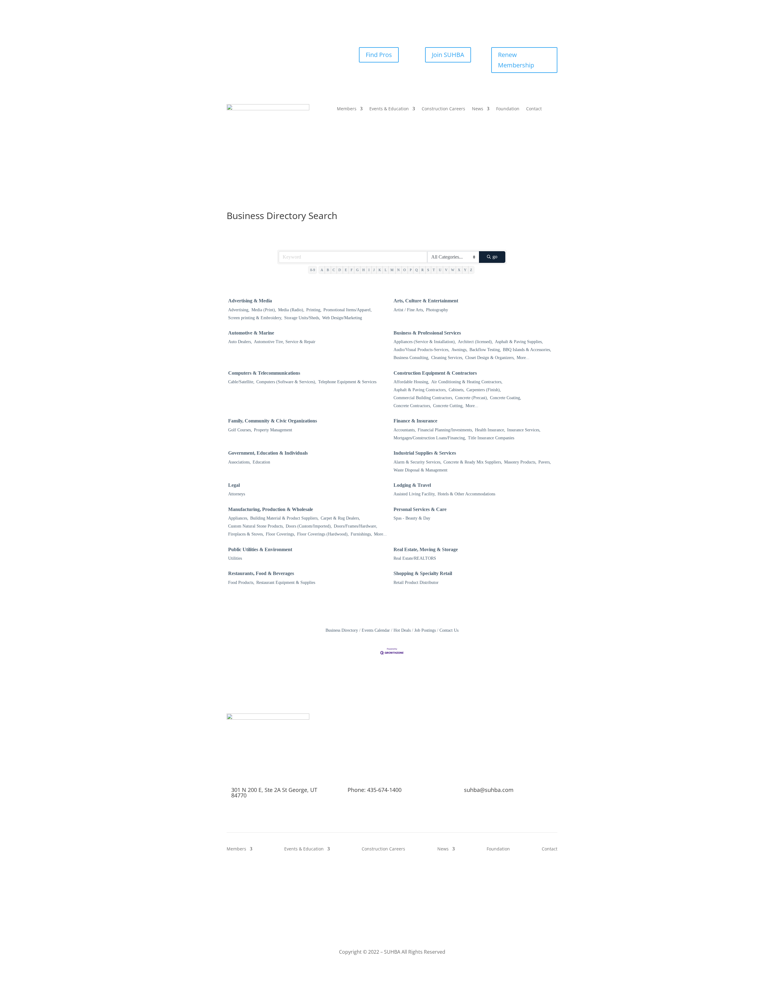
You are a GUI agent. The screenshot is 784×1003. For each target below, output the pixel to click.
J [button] (374, 270)
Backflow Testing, (485, 349)
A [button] (322, 270)
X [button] (459, 270)
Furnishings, (361, 534)
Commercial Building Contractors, (423, 398)
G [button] (357, 270)
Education (261, 462)
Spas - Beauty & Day (412, 518)
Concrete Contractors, (412, 405)
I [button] (369, 270)
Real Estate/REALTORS (415, 558)
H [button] (363, 270)
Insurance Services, (524, 430)
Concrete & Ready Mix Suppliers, (472, 462)
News (477, 109)
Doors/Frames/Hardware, (355, 526)
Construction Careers (443, 109)
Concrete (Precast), (471, 398)
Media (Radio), (291, 310)
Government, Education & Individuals (268, 453)
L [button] (386, 270)
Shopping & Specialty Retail (423, 573)
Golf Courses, (240, 430)
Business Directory (342, 630)
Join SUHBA (448, 55)
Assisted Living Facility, (415, 494)
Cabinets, (457, 390)
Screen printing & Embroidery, (255, 318)
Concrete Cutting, (448, 405)
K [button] (380, 270)
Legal (234, 485)
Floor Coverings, (280, 534)
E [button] (346, 270)
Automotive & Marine (251, 332)
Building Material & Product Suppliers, (284, 518)
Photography (437, 310)
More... (523, 357)
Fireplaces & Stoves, (246, 534)
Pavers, (544, 462)
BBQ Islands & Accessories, (527, 349)
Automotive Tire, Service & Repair (284, 341)
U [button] (440, 270)
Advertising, (239, 310)
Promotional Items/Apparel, (347, 310)
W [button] (452, 270)
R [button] (422, 270)
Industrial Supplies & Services (425, 453)
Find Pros (379, 55)
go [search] (494, 256)
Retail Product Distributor (416, 582)
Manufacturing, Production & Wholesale (270, 509)
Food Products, (241, 582)
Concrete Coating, (505, 398)
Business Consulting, (411, 357)
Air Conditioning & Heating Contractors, (467, 382)
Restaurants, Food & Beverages (261, 573)
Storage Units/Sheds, (302, 318)
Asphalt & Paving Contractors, (420, 390)
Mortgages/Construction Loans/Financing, (430, 438)
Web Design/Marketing (342, 318)
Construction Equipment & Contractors (435, 373)
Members (346, 109)
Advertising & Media (250, 300)
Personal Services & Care (420, 509)
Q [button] (416, 270)
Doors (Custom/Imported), (309, 526)
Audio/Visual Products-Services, (422, 349)
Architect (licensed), (475, 341)
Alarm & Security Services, (418, 462)
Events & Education (389, 109)
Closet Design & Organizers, (490, 357)
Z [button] (471, 270)
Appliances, (238, 518)
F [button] (351, 270)
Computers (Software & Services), (286, 382)
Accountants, (405, 430)
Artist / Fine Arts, (409, 310)
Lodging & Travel (412, 485)
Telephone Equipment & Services (347, 382)
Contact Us (448, 630)
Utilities (235, 558)
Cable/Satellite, (241, 382)
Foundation (507, 109)
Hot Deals (402, 630)
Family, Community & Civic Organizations (272, 420)
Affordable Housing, (411, 382)
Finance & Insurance (415, 420)
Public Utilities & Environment (260, 549)
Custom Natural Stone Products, (256, 526)
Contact (534, 109)
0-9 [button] (312, 270)
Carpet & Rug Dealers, (340, 518)
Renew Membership (516, 60)
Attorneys (236, 494)
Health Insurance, (490, 430)
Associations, (239, 462)
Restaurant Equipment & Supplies (285, 582)
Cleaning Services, (447, 357)
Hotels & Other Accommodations (466, 494)
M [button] (392, 270)
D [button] (339, 270)
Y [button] (465, 270)
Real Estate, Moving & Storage (426, 549)
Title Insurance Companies (491, 438)
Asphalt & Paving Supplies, (519, 341)
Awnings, (459, 349)
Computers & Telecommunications (264, 373)
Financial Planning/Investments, (445, 430)
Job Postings (425, 630)
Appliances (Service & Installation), (425, 341)
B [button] (328, 270)
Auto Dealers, (240, 341)
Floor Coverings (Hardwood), (323, 534)
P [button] (411, 270)
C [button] (334, 270)
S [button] (428, 270)
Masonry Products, (520, 462)
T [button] (434, 270)
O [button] (404, 270)
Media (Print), (263, 310)
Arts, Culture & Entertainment (426, 300)
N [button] (398, 270)
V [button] (446, 270)
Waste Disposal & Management (420, 470)
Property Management (273, 430)
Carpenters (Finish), (483, 390)
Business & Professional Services (427, 332)
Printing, (314, 310)
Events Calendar (376, 630)
